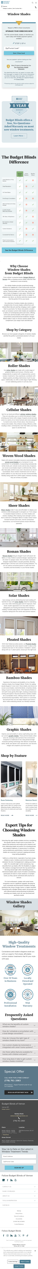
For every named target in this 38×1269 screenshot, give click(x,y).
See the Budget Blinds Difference (19, 250)
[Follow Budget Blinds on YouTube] (15, 1235)
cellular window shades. (28, 414)
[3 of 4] (19, 933)
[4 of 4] (20, 933)
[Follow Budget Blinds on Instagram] (7, 1235)
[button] (7, 8)
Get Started (19, 53)
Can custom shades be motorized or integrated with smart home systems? (17, 1046)
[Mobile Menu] (36, 3)
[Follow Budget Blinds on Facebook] (7, 1180)
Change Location (6, 1109)
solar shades (19, 602)
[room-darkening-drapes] (11, 779)
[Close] (35, 1251)
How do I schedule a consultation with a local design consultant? (17, 1032)
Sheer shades (5, 510)
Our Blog (5, 1205)
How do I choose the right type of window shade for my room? (15, 1039)
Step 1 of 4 (20, 43)
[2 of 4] (18, 933)
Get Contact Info (17, 8)
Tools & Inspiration (9, 1201)
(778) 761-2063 (35, 7)
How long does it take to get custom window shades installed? (17, 1060)
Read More (5, 815)
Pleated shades (31, 644)
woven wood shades (12, 462)
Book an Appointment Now (18, 1092)
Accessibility (19, 1219)
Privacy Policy (20, 79)
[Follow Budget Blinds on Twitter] (19, 1235)
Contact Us (6, 1187)
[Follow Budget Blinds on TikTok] (27, 1235)
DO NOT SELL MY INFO (19, 1221)
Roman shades (7, 556)
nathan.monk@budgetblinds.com (19, 1116)
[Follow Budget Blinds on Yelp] (15, 1180)
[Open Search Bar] (33, 3)
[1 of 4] (17, 933)
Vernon (5, 6)
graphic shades (14, 736)
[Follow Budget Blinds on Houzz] (11, 1180)
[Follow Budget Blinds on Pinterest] (23, 1235)
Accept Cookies (19, 1266)
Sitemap (19, 1211)
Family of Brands (8, 1191)
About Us (5, 1196)
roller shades (10, 370)
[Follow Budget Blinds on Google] (3, 1180)
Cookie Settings (12, 1261)
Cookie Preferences (19, 1224)
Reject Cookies (25, 1261)
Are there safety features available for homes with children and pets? (17, 1053)
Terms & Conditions (19, 1216)
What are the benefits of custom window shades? (15, 1025)
